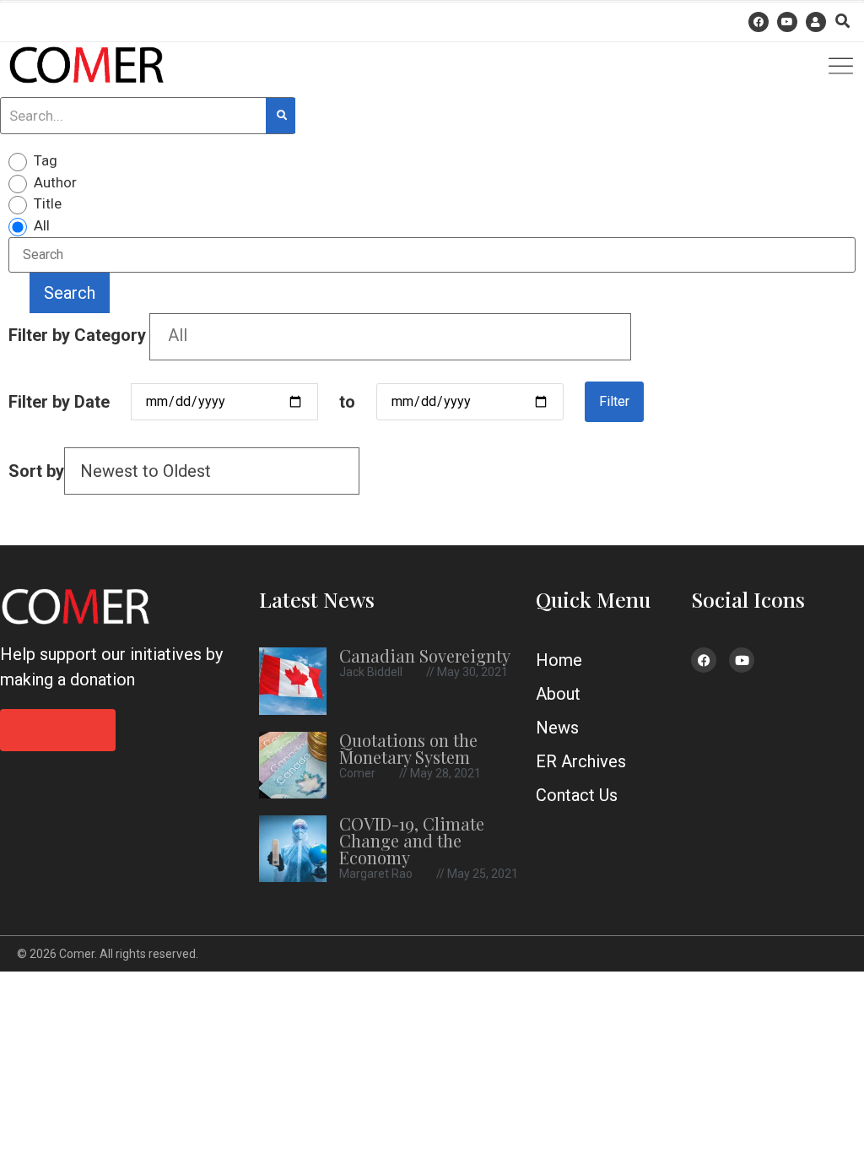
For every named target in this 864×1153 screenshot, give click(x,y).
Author (55, 183)
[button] (842, 21)
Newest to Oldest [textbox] (145, 471)
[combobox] (390, 336)
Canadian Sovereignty (424, 655)
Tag (45, 161)
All (42, 226)
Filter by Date (59, 401)
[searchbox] (390, 335)
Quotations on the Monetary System (408, 748)
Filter (614, 401)
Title (48, 204)
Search (69, 293)
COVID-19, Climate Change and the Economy (411, 840)
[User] (816, 22)
